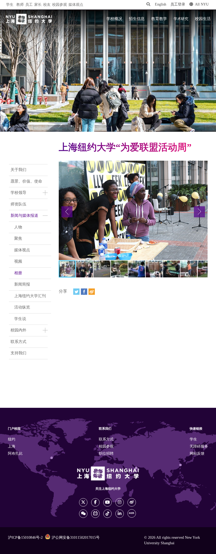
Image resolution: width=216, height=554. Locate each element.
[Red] (131, 513)
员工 (29, 5)
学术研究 (181, 19)
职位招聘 (106, 454)
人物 (18, 227)
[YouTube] (107, 502)
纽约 (11, 440)
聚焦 (18, 239)
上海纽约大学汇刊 (30, 296)
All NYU (202, 5)
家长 (38, 5)
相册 (18, 273)
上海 (11, 447)
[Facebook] (84, 291)
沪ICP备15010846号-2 (25, 538)
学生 (9, 5)
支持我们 (18, 353)
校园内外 (18, 330)
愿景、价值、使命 (26, 181)
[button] (66, 211)
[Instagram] (119, 502)
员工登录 (177, 5)
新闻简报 (22, 284)
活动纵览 (22, 307)
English (160, 5)
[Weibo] (92, 291)
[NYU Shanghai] (29, 19)
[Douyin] (107, 513)
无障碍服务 (199, 447)
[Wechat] (83, 513)
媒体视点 (22, 250)
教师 (20, 5)
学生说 (20, 319)
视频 (18, 261)
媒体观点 (75, 5)
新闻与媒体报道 (24, 216)
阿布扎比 (15, 454)
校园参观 (59, 5)
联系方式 (18, 342)
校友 (47, 5)
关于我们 (18, 170)
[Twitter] (76, 291)
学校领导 (18, 193)
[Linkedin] (119, 513)
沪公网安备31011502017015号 (76, 538)
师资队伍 (18, 204)
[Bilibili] (95, 513)
